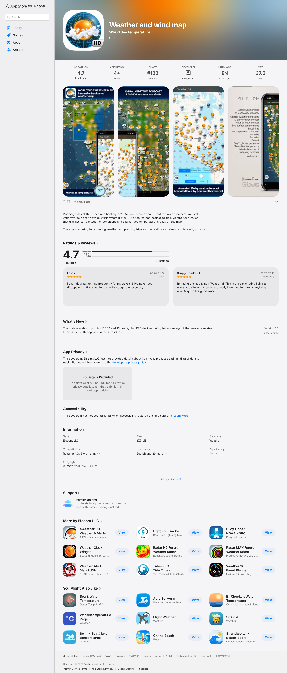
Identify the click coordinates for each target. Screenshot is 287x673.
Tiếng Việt (205, 656)
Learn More (181, 415)
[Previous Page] (59, 286)
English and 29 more (149, 453)
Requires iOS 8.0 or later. (79, 453)
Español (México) (91, 656)
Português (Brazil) (186, 656)
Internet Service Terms (75, 669)
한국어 (169, 656)
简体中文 (134, 656)
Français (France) (152, 656)
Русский (120, 656)
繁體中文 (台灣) (223, 656)
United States (70, 656)
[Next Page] (283, 286)
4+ (211, 453)
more (202, 229)
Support (143, 669)
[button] (27, 28)
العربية (108, 656)
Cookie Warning (126, 669)
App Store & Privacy (102, 669)
